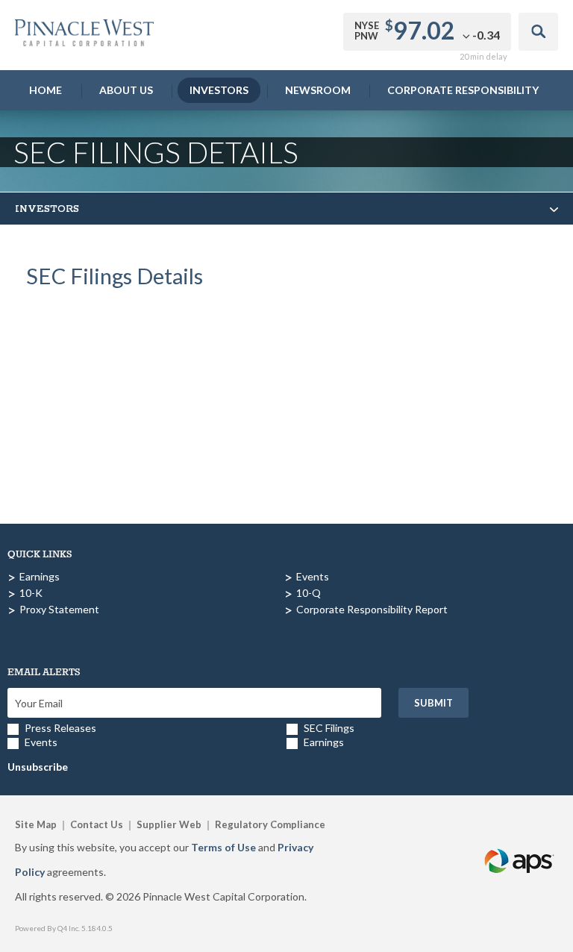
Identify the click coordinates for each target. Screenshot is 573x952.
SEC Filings (329, 727)
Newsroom (318, 90)
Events (312, 576)
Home (45, 90)
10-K (31, 592)
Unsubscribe (37, 766)
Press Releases (60, 727)
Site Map (36, 824)
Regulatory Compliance (270, 824)
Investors (219, 90)
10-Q (308, 592)
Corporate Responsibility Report (372, 609)
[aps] (520, 843)
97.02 (424, 30)
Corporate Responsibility (463, 90)
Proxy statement (59, 609)
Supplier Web (169, 824)
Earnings (39, 576)
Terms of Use (223, 847)
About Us (126, 90)
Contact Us (96, 824)
